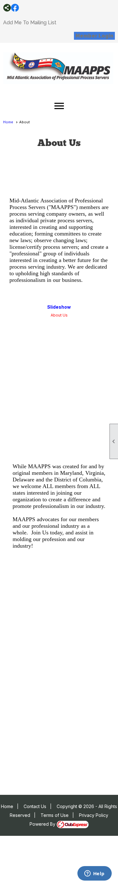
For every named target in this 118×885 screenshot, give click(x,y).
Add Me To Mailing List (29, 23)
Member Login (94, 36)
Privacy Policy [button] (93, 815)
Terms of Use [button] (55, 815)
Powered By (43, 824)
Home (8, 122)
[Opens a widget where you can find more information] (94, 874)
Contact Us (35, 806)
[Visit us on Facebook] (15, 8)
